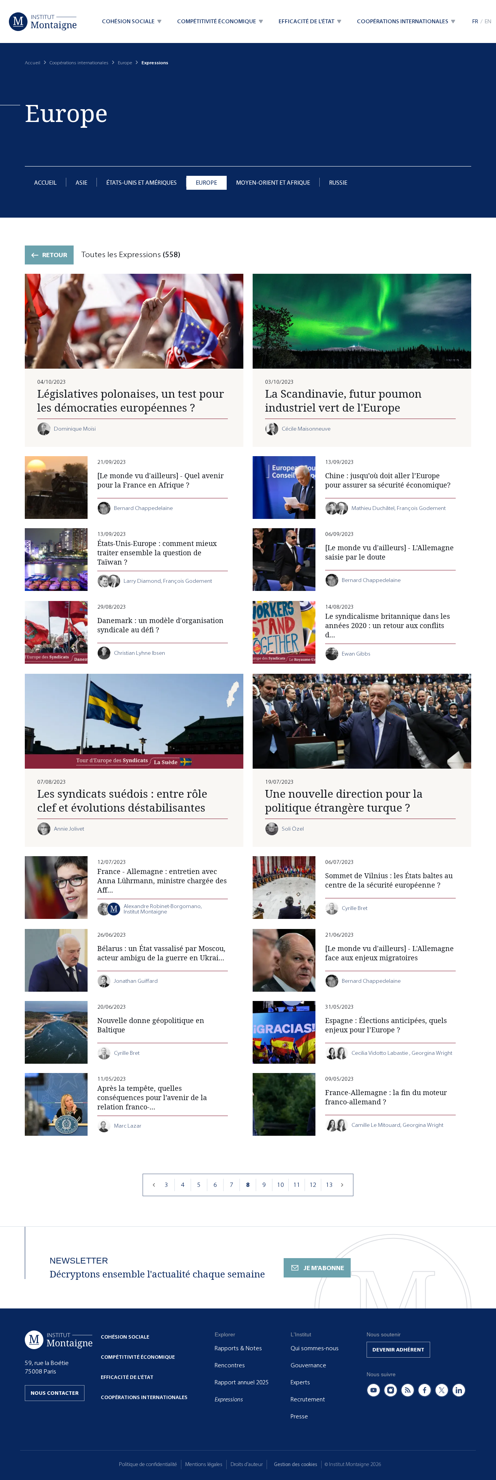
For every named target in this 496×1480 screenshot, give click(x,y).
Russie (338, 182)
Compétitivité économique (138, 1357)
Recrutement (308, 1399)
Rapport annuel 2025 (242, 1382)
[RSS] (408, 1390)
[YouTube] (374, 1390)
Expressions (229, 1399)
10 (280, 1184)
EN (488, 21)
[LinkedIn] (459, 1390)
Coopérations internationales (79, 62)
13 (329, 1184)
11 (296, 1184)
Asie (81, 182)
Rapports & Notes (238, 1348)
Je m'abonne (323, 1268)
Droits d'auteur (247, 1464)
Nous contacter (55, 1393)
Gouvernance (308, 1365)
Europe (125, 62)
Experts (300, 1382)
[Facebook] (425, 1390)
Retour (54, 255)
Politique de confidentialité (148, 1464)
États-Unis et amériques (141, 182)
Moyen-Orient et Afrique (273, 182)
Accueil (32, 62)
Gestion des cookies (295, 1464)
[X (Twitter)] (442, 1390)
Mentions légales (203, 1464)
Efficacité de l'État (127, 1377)
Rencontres (230, 1365)
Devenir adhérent (398, 1350)
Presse (299, 1416)
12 (313, 1184)
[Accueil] (43, 21)
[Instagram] (391, 1390)
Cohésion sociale (125, 1337)
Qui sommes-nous (315, 1348)
